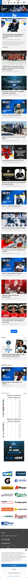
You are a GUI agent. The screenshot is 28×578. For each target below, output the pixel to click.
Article (4, 39)
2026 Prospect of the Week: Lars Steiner (12, 383)
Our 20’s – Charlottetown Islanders (11, 115)
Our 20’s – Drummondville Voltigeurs (12, 273)
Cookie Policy (10, 576)
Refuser (14, 569)
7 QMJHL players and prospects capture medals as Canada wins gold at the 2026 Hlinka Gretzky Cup (13, 68)
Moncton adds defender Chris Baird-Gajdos (13, 228)
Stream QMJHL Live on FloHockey (9, 535)
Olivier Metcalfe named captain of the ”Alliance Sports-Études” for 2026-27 (13, 36)
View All (25, 337)
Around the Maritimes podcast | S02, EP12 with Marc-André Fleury (13, 355)
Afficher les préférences (14, 573)
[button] (26, 550)
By (9, 39)
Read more (5, 47)
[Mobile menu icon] (2, 14)
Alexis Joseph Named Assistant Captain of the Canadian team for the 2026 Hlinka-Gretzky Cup (13, 320)
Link (3, 357)
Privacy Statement (16, 576)
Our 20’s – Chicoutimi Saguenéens (11, 206)
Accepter (14, 565)
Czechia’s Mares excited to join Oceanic (13, 160)
